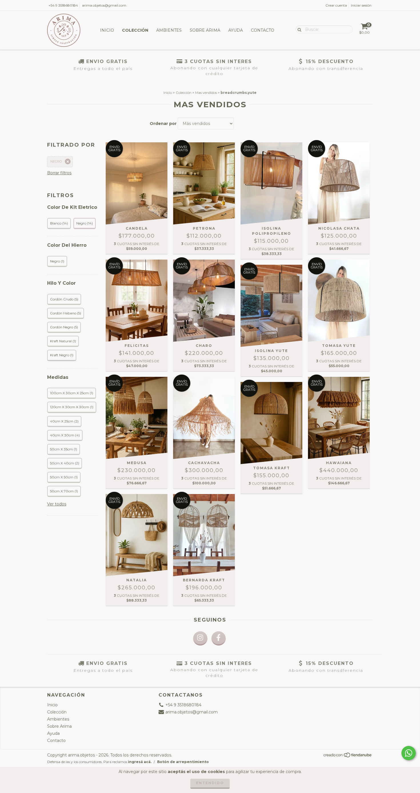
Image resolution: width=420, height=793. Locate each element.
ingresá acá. (139, 762)
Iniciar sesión (361, 5)
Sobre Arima (205, 30)
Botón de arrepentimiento (183, 762)
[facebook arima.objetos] (218, 638)
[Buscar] (298, 29)
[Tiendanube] (348, 756)
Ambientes (169, 30)
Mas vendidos (206, 92)
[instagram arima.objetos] (200, 638)
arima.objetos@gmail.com (104, 5)
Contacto (262, 30)
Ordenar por (163, 123)
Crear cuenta (336, 5)
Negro (56, 161)
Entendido (210, 783)
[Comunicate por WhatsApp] (408, 753)
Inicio (107, 30)
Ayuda (235, 30)
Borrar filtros (59, 172)
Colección (135, 30)
